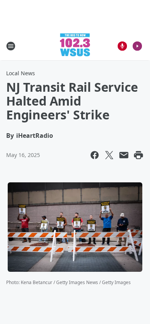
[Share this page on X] (109, 155)
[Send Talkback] (122, 46)
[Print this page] (138, 155)
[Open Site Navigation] (10, 46)
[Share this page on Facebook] (94, 155)
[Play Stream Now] (137, 46)
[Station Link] (75, 45)
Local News (20, 73)
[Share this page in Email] (123, 155)
